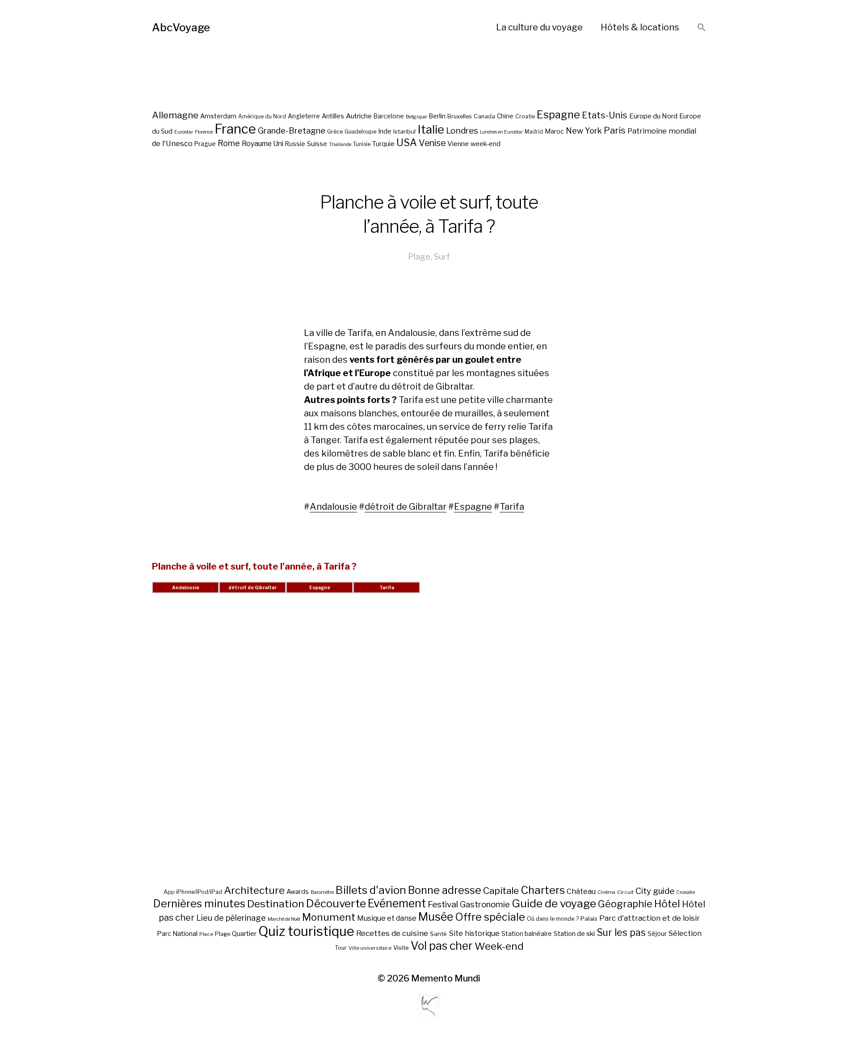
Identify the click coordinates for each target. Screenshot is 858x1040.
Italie (430, 129)
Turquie (383, 144)
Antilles (333, 116)
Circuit (625, 892)
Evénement (397, 903)
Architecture (254, 890)
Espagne (558, 115)
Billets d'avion (371, 890)
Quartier (244, 934)
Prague (205, 143)
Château (581, 891)
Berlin (437, 116)
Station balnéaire (526, 933)
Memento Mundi (445, 978)
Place (206, 934)
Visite (401, 947)
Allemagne (175, 115)
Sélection (685, 933)
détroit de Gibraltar (405, 506)
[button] (701, 28)
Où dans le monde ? (553, 918)
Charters (543, 890)
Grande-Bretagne (291, 131)
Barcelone (389, 116)
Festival (443, 904)
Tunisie (361, 144)
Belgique (416, 116)
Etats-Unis (604, 115)
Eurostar (183, 132)
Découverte (336, 903)
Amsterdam (218, 116)
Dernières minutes (199, 903)
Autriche (359, 116)
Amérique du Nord (262, 116)
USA (406, 142)
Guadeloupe (360, 131)
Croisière (685, 892)
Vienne (458, 143)
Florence (204, 132)
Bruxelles (459, 116)
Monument (328, 917)
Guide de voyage (554, 903)
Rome (229, 143)
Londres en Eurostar (501, 132)
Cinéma (606, 892)
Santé (438, 933)
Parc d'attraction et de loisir (649, 918)
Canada (484, 116)
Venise (432, 143)
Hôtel (667, 903)
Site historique (474, 933)
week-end (485, 143)
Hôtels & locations (640, 27)
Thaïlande (340, 144)
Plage (419, 256)
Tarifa (512, 506)
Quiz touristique (306, 931)
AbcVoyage (181, 27)
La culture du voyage (539, 27)
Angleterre (304, 116)
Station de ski (574, 933)
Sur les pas (621, 932)
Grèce (335, 131)
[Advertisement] (429, 750)
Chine (505, 116)
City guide (654, 891)
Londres (462, 131)
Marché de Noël (284, 919)
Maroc (554, 131)
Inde (384, 131)
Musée (435, 916)
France (235, 129)
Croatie (525, 116)
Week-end (499, 946)
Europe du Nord (653, 116)
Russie (295, 143)
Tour (341, 947)
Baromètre (322, 892)
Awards (297, 891)
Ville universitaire (370, 948)
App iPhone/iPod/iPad (193, 892)
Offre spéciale (490, 917)
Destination (275, 903)
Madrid (534, 132)
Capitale (501, 890)
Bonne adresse (444, 890)
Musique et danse (386, 918)
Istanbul (404, 131)
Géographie (625, 904)
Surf (442, 256)
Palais (588, 918)
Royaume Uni (262, 143)
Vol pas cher (442, 945)
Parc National (177, 934)
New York (584, 130)
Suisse (317, 143)
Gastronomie (485, 904)
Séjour (657, 933)
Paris (615, 130)
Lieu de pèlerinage (231, 918)
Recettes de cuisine (392, 933)
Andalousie (333, 506)
